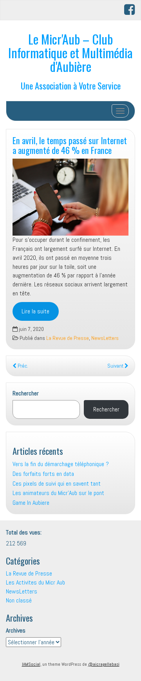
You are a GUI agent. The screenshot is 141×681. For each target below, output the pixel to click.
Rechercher (26, 393)
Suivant (116, 366)
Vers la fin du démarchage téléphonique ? (61, 464)
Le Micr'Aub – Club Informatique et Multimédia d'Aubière (70, 52)
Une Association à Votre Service (71, 85)
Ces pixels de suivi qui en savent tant (57, 483)
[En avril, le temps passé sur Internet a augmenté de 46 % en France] (70, 197)
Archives (15, 630)
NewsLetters (105, 338)
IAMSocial (31, 664)
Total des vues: (24, 532)
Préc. (22, 366)
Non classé (19, 600)
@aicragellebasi (103, 664)
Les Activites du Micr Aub (35, 582)
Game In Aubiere (31, 503)
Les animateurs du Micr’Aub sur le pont (58, 493)
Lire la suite (35, 311)
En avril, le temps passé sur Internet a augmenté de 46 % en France (70, 145)
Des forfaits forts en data (43, 474)
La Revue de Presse (67, 338)
